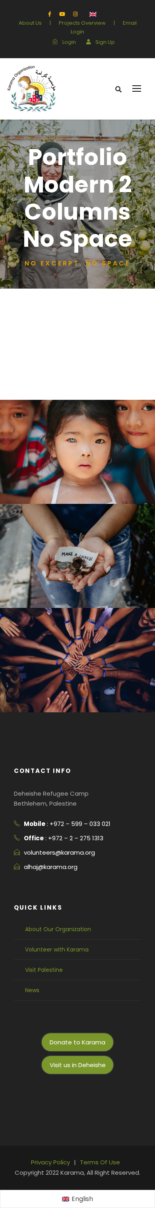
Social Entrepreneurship (45, 349)
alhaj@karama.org (51, 867)
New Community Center (77, 584)
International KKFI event (77, 480)
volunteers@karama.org (59, 852)
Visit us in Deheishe (78, 1065)
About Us (30, 23)
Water (90, 598)
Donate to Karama (77, 1042)
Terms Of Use (100, 1162)
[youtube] (62, 14)
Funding (63, 702)
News (32, 990)
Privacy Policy (50, 1162)
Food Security (26, 372)
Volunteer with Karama (57, 949)
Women (14, 305)
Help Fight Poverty (77, 688)
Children (16, 394)
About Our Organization (58, 929)
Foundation (89, 493)
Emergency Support (38, 327)
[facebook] (49, 14)
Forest (58, 493)
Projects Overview (82, 23)
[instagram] (75, 14)
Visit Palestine (44, 970)
